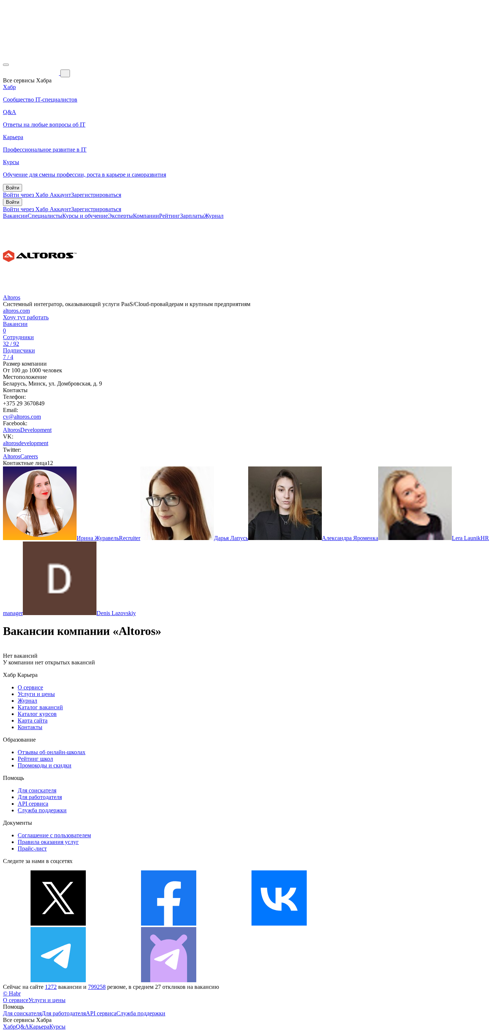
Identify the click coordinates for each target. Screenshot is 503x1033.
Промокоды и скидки (44, 765)
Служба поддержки (42, 810)
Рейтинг (169, 216)
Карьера (39, 1026)
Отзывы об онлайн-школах (51, 752)
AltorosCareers (20, 456)
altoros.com (16, 311)
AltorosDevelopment (27, 430)
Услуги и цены (36, 694)
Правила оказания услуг (48, 842)
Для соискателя (37, 790)
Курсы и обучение (85, 216)
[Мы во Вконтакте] (279, 923)
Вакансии (15, 216)
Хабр (9, 1026)
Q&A (22, 1026)
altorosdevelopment (25, 443)
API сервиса (33, 804)
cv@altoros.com (22, 416)
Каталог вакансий (40, 707)
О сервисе (30, 687)
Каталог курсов (37, 714)
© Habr (12, 993)
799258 (97, 987)
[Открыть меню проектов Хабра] (6, 65)
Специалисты (45, 216)
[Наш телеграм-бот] (168, 980)
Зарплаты (192, 216)
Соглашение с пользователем (54, 835)
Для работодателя (40, 797)
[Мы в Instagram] (389, 923)
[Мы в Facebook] (168, 923)
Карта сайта (33, 720)
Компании (146, 216)
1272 (51, 987)
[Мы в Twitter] (58, 923)
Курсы (57, 1026)
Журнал (214, 216)
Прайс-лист (32, 848)
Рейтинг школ (35, 759)
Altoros (11, 297)
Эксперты (120, 216)
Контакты (30, 727)
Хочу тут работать (26, 317)
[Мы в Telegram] (58, 980)
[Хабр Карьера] (31, 73)
